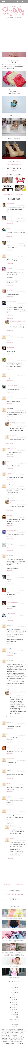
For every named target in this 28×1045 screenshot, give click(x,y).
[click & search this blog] (25, 1)
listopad (14, 1017)
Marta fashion (10, 515)
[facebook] (17, 1)
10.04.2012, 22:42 (21, 243)
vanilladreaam (10, 758)
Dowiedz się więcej (10, 1043)
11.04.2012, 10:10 (21, 504)
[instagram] (20, 1)
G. (7, 589)
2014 (13, 1007)
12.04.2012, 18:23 (21, 650)
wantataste (10, 217)
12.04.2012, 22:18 (21, 695)
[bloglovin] (12, 894)
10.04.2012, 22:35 (21, 205)
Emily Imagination (11, 448)
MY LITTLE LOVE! (14, 966)
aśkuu (8, 575)
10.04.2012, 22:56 (21, 303)
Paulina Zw (9, 359)
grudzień (14, 1014)
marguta (9, 783)
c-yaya (8, 228)
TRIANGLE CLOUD (12, 385)
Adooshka (9, 733)
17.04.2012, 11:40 (21, 811)
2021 (13, 990)
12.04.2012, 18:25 (21, 662)
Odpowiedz (10, 211)
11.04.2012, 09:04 (21, 463)
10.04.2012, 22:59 (21, 349)
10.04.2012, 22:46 (21, 269)
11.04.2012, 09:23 (21, 475)
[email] (22, 1)
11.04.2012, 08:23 (21, 450)
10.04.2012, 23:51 (21, 387)
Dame (8, 374)
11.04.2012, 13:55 (21, 545)
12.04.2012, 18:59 (21, 735)
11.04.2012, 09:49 (21, 486)
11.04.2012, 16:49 (21, 437)
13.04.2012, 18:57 (21, 748)
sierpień (14, 1024)
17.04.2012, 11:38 (21, 785)
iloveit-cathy (10, 290)
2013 (13, 1010)
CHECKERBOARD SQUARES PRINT (14, 918)
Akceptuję (21, 1043)
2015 (13, 1005)
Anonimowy (10, 336)
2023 (14, 985)
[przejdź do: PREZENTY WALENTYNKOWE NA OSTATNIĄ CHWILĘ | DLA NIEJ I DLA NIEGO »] (20, 180)
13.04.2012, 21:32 (21, 760)
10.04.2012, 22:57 (21, 337)
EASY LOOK (14, 929)
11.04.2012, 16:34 (21, 603)
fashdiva (9, 747)
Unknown (9, 473)
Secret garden (10, 203)
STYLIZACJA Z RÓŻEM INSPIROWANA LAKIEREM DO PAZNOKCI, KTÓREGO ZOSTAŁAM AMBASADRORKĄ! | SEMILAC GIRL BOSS (14, 954)
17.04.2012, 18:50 (21, 827)
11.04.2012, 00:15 (21, 398)
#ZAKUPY (14, 170)
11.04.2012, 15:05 (21, 557)
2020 (13, 992)
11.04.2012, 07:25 (21, 410)
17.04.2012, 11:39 (21, 798)
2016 (13, 1002)
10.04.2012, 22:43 (21, 256)
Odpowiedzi (10, 318)
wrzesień (14, 1021)
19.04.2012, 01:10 (21, 840)
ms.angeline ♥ (10, 347)
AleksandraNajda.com (13, 602)
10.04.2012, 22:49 (21, 291)
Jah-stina (9, 255)
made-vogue (10, 544)
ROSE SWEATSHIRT (14, 977)
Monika (9, 241)
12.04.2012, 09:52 (21, 615)
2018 (13, 997)
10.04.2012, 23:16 (21, 360)
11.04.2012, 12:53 (21, 517)
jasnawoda (9, 268)
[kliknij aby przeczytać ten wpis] (14, 913)
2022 (13, 987)
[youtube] (22, 894)
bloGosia (9, 461)
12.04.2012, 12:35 (21, 626)
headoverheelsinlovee (12, 530)
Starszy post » (20, 194)
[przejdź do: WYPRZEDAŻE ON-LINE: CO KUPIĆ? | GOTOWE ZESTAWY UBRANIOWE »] (7, 188)
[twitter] (19, 894)
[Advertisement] (14, 35)
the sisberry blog (11, 301)
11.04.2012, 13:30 (21, 532)
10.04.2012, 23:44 (21, 375)
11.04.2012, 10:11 (21, 426)
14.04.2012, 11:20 (21, 771)
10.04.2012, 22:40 (21, 230)
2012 (13, 1012)
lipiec (14, 1026)
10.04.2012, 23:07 (21, 324)
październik (13, 1019)
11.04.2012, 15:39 (21, 577)
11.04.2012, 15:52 (21, 590)
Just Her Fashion (11, 613)
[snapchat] (16, 894)
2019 (13, 995)
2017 (13, 1000)
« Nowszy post (7, 194)
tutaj (18, 138)
